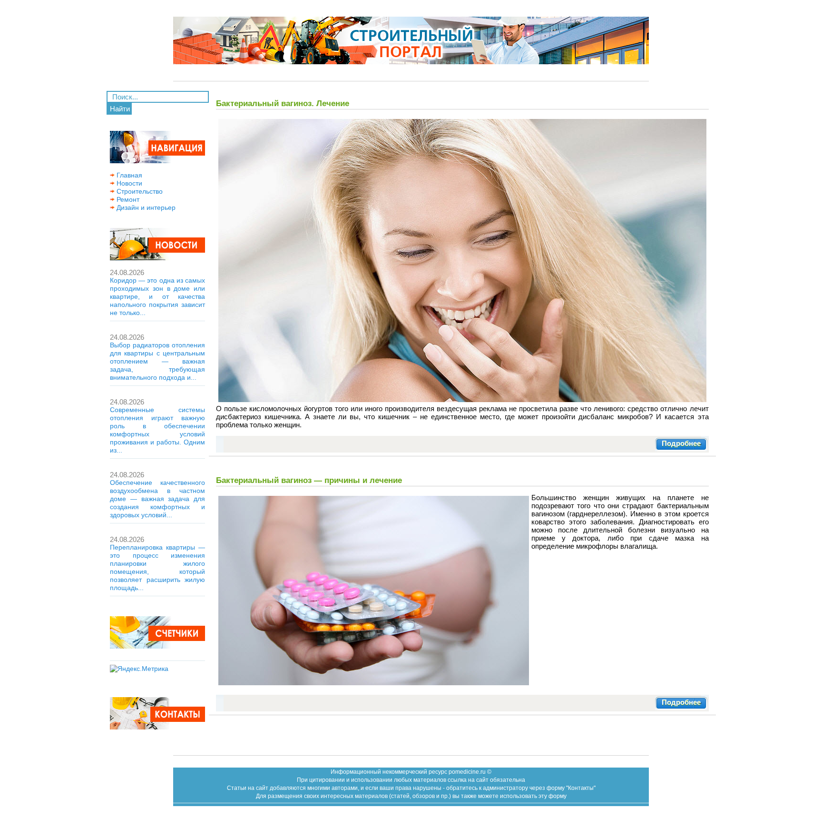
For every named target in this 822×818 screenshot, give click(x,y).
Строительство (139, 191)
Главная (128, 175)
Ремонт (127, 199)
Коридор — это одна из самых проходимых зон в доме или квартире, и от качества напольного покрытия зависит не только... (157, 296)
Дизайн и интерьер (145, 207)
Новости (128, 183)
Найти (120, 109)
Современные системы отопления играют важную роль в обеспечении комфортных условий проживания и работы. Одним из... (157, 430)
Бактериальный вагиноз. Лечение (282, 103)
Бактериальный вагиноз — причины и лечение (309, 480)
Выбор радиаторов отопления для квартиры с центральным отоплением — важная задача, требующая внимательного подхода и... (157, 361)
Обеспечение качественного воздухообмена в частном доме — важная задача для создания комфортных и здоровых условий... (157, 499)
